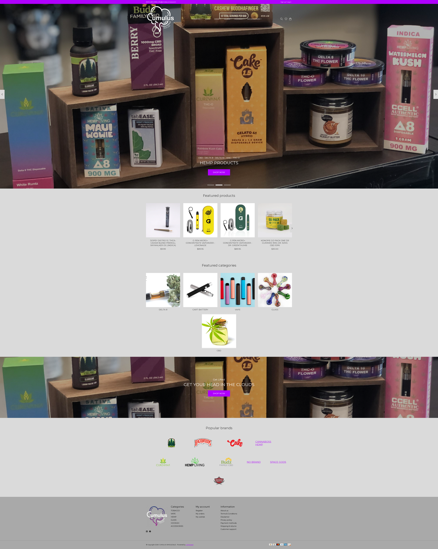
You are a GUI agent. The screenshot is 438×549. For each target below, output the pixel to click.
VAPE (237, 309)
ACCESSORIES (177, 526)
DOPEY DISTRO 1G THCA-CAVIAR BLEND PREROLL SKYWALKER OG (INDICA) (163, 242)
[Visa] (281, 545)
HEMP (173, 517)
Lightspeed (189, 545)
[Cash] (270, 545)
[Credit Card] (274, 545)
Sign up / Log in (286, 2)
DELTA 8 (163, 309)
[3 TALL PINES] (171, 443)
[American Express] (285, 545)
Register (199, 511)
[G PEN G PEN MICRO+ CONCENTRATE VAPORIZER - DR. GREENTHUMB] (238, 220)
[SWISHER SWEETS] (219, 481)
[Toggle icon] (281, 19)
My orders (200, 514)
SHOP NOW (219, 172)
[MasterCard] (277, 545)
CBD (219, 350)
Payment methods (229, 523)
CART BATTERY (200, 309)
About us (224, 511)
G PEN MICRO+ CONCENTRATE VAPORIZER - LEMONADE (200, 242)
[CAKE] (235, 443)
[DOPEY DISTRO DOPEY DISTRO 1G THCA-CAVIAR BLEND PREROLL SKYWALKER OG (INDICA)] (163, 220)
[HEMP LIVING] (194, 462)
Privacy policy (226, 520)
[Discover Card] (289, 545)
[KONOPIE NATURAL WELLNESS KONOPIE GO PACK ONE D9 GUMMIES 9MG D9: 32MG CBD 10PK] (275, 220)
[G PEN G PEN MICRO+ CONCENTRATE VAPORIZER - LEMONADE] (200, 220)
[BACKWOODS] (203, 443)
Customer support (228, 529)
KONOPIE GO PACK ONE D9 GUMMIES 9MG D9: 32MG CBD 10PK (275, 242)
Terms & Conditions (229, 514)
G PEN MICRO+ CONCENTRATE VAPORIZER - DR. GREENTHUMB (237, 242)
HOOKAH (175, 523)
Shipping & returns (228, 526)
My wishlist (200, 517)
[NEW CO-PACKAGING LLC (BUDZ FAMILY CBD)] (226, 462)
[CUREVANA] (163, 462)
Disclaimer (225, 517)
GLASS (275, 309)
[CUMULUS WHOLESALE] (160, 19)
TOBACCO (175, 511)
